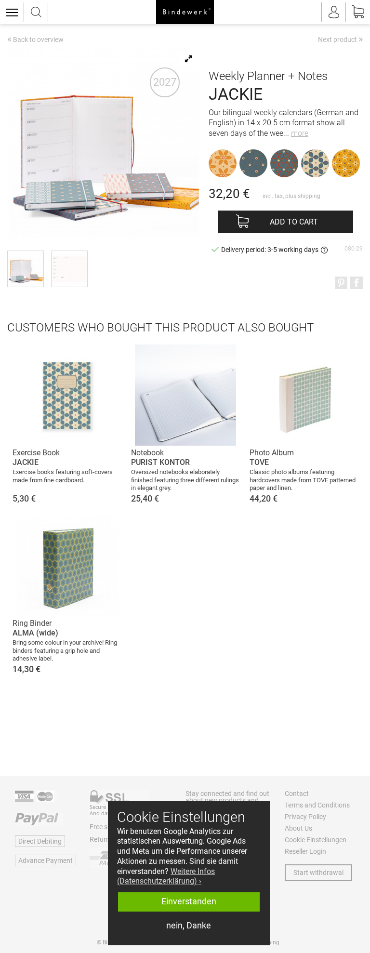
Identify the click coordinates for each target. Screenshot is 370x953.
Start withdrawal (318, 872)
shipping (309, 196)
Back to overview (35, 40)
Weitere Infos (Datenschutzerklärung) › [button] (166, 876)
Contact (297, 793)
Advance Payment (45, 860)
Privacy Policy (305, 816)
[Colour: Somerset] (345, 163)
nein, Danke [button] (188, 925)
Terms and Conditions (317, 805)
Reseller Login (305, 851)
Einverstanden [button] (188, 901)
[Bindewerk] (185, 12)
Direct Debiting (40, 841)
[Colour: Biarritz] (253, 163)
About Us (298, 828)
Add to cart (294, 221)
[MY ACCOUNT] (334, 12)
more (299, 133)
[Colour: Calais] (284, 163)
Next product (340, 39)
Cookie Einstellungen (315, 839)
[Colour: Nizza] (222, 163)
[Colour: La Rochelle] (315, 163)
